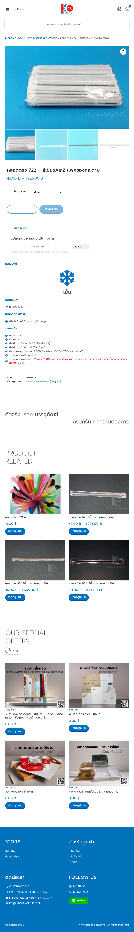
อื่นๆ (12, 709)
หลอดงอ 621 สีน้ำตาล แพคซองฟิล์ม (27, 583)
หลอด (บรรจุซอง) (35, 38)
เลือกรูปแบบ (19, 191)
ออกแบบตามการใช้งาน (19, 792)
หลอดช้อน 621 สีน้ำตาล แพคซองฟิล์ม (92, 517)
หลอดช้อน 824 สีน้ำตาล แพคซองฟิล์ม (92, 583)
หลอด (20, 38)
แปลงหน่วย (20, 228)
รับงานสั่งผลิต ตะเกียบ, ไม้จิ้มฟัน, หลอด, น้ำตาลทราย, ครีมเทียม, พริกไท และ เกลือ (34, 716)
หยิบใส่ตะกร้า (51, 209)
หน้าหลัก (9, 38)
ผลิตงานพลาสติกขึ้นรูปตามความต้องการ (93, 792)
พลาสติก (52, 38)
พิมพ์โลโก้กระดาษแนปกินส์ (84, 714)
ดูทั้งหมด (12, 651)
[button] (7, 9)
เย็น (67, 292)
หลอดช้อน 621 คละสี (17, 517)
